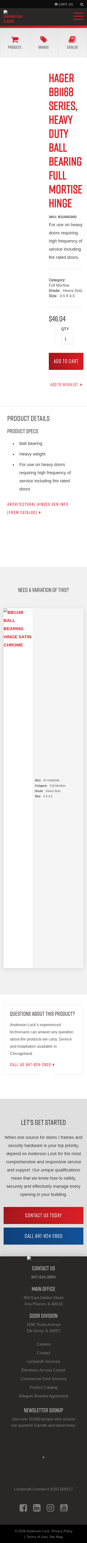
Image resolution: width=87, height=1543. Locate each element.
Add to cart (66, 361)
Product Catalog (44, 1387)
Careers (44, 1344)
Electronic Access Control (43, 1370)
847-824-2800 (43, 1277)
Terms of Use (37, 1537)
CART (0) (65, 4)
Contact (43, 1353)
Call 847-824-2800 (44, 1236)
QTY (65, 329)
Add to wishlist (64, 384)
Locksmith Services (43, 1362)
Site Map (56, 1537)
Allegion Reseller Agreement (43, 1396)
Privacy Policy (61, 1531)
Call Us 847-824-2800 (30, 1065)
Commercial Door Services (44, 1379)
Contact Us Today (43, 1215)
